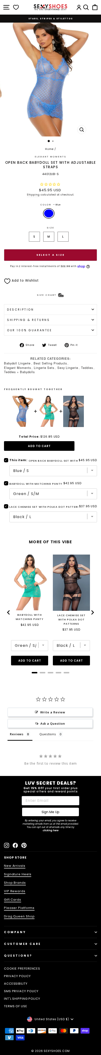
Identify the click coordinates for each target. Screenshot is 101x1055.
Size (50, 227)
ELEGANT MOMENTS (50, 156)
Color (50, 204)
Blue (48, 213)
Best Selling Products (50, 363)
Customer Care (22, 944)
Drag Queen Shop (19, 916)
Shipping (33, 194)
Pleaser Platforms (19, 908)
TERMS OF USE (15, 1006)
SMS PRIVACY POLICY (21, 991)
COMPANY (15, 932)
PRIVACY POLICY (17, 976)
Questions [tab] (47, 734)
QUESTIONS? (18, 956)
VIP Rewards (14, 891)
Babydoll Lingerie (17, 363)
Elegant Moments (17, 367)
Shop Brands (15, 882)
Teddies (87, 367)
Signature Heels (17, 874)
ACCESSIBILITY (15, 983)
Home (49, 149)
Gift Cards (12, 899)
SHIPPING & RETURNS (28, 320)
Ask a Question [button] (52, 723)
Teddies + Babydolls (19, 372)
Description (20, 310)
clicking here (50, 830)
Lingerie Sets (44, 367)
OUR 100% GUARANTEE (29, 330)
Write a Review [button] (53, 712)
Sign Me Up (50, 812)
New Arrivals (14, 865)
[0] (16, 7)
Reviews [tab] (16, 734)
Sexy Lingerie (67, 367)
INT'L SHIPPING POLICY (22, 998)
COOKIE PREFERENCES (22, 968)
